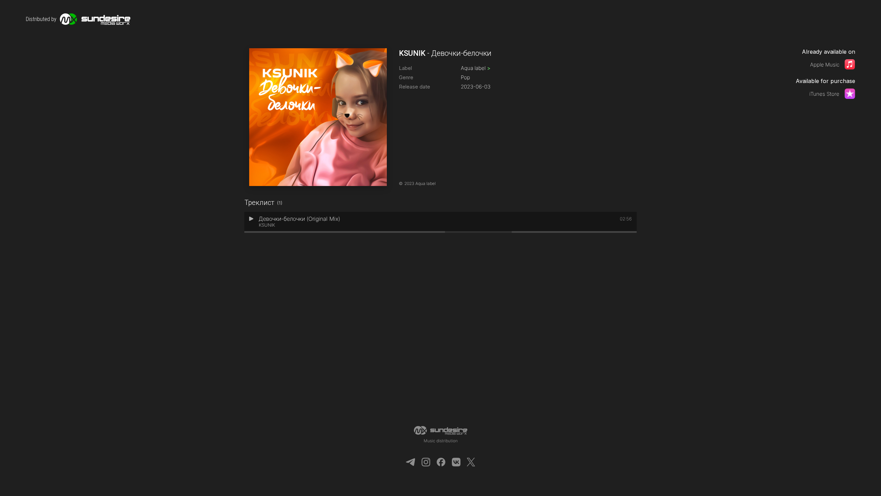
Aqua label (475, 68)
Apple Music (824, 64)
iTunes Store (824, 94)
